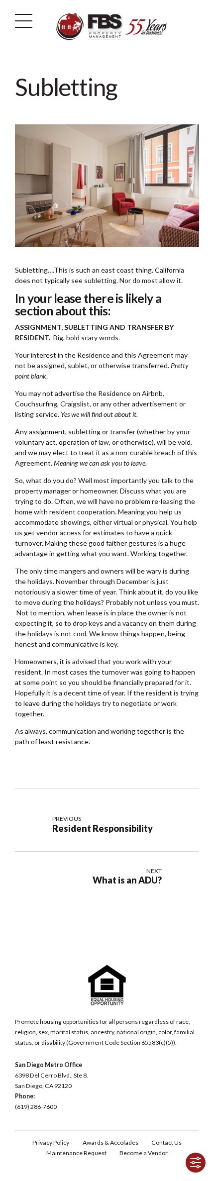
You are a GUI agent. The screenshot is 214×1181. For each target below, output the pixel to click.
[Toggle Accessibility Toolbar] (196, 1163)
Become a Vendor (143, 1153)
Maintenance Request (76, 1153)
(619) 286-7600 (36, 1106)
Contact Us (166, 1142)
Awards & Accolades (110, 1142)
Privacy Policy (50, 1142)
